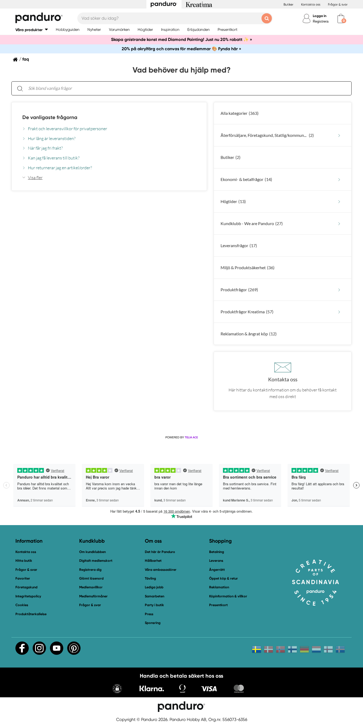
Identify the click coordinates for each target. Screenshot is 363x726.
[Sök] (20, 88)
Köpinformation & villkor (228, 596)
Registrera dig (90, 570)
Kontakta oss (310, 4)
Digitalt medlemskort (95, 561)
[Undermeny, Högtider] (339, 201)
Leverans (216, 561)
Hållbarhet (153, 561)
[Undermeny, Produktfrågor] (339, 290)
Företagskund (26, 587)
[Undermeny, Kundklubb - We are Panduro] (339, 223)
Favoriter (22, 578)
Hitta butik (23, 561)
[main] (181, 246)
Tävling (150, 578)
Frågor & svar (338, 4)
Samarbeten (154, 596)
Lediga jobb (154, 587)
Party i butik (154, 605)
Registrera (320, 21)
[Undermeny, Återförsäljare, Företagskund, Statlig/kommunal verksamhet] (339, 135)
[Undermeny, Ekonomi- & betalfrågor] (339, 179)
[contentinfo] (181, 261)
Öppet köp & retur (223, 578)
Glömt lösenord (91, 578)
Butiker (288, 4)
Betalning (216, 552)
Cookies (21, 605)
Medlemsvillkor (91, 587)
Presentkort (218, 605)
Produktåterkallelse (31, 614)
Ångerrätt (217, 570)
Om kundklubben (92, 552)
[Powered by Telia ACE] (181, 437)
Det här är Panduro (160, 552)
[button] (31, 29)
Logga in (319, 16)
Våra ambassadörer (160, 570)
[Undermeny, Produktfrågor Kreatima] (339, 312)
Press (149, 614)
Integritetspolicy (28, 596)
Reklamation (219, 587)
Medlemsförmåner (93, 596)
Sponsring (153, 623)
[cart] (341, 18)
